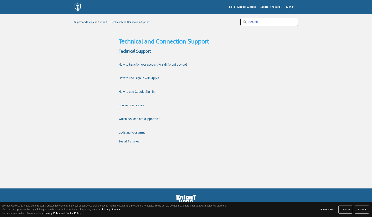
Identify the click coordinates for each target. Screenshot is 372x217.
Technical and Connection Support (130, 22)
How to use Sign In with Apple (139, 78)
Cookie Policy (73, 213)
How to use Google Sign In (137, 92)
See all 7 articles (129, 141)
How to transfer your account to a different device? (153, 64)
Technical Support (135, 51)
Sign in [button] (290, 6)
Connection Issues (131, 105)
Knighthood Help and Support (90, 22)
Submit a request (271, 6)
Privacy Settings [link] (111, 209)
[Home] (78, 7)
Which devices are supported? (139, 119)
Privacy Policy (52, 213)
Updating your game (132, 132)
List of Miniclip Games (242, 6)
